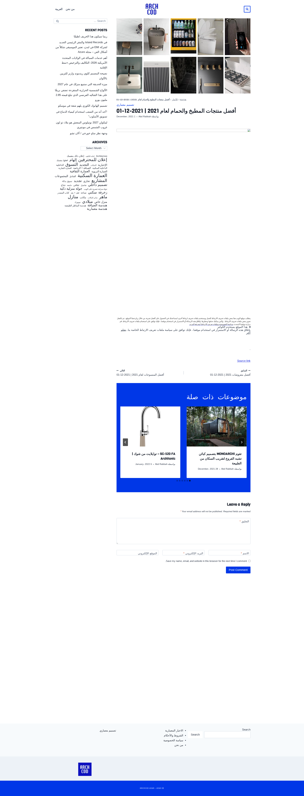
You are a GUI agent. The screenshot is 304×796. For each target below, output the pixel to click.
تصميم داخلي (97, 185)
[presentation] (217, 426)
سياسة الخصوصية (173, 740)
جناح (63, 185)
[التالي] (125, 442)
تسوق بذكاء (67, 181)
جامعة (69, 185)
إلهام (73, 160)
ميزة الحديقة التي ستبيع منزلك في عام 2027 (82, 84)
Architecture (101, 156)
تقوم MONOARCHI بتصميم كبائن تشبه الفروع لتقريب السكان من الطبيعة (220, 458)
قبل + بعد (75, 193)
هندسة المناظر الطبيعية (75, 205)
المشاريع (99, 180)
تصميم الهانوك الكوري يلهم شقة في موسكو (82, 105)
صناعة (83, 193)
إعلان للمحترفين (92, 159)
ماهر (103, 197)
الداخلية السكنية (99, 168)
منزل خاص (100, 201)
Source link (243, 360)
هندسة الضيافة (97, 205)
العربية (59, 9)
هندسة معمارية (97, 208)
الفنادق (73, 176)
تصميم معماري (125, 105)
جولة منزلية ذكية (71, 188)
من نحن (70, 9)
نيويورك (78, 202)
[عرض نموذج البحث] (247, 9)
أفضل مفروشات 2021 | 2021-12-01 (230, 372)
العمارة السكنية (92, 175)
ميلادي (87, 201)
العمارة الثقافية (80, 171)
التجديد (84, 164)
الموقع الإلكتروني (147, 553)
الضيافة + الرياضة (82, 168)
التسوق (71, 164)
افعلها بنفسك (62, 160)
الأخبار (175, 99)
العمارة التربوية (99, 171)
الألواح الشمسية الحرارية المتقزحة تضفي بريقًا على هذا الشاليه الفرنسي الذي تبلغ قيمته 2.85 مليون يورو (81, 95)
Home (183, 99)
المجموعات (61, 176)
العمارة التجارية (65, 168)
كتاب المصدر (63, 193)
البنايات (93, 165)
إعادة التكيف (90, 156)
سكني (92, 192)
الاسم (245, 553)
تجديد (78, 181)
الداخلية (60, 165)
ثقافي (76, 185)
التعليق (244, 521)
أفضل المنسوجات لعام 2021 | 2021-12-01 (140, 372)
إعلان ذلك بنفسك (75, 156)
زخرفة (102, 192)
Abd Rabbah (145, 116)
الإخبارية (102, 164)
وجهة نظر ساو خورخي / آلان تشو (88, 133)
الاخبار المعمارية (174, 730)
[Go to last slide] (241, 442)
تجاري (86, 181)
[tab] (190, 480)
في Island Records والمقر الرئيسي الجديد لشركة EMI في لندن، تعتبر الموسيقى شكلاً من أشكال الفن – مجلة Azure (81, 47)
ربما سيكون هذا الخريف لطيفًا (90, 36)
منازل (73, 196)
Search (246, 729)
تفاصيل (83, 185)
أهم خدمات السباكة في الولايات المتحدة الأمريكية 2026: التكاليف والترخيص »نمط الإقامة (84, 62)
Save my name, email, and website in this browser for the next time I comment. (206, 561)
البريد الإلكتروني (193, 553)
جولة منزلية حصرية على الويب (95, 189)
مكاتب (83, 197)
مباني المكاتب (93, 198)
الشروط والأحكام (173, 735)
